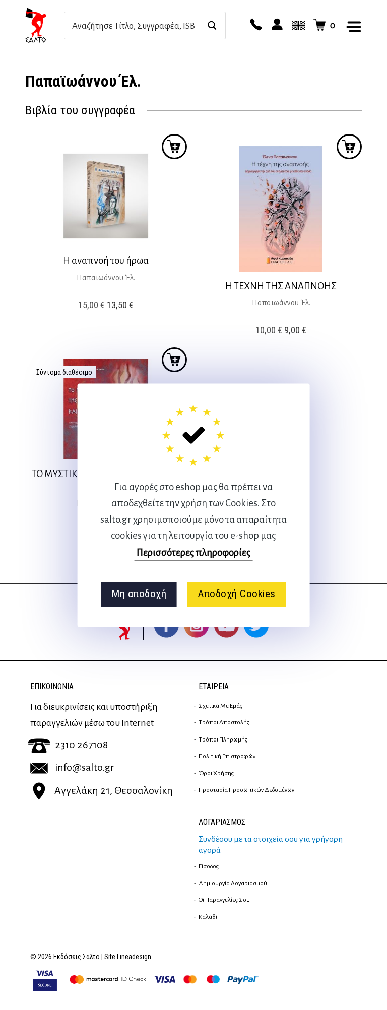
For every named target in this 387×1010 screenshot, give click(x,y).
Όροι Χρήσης (216, 773)
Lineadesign (134, 957)
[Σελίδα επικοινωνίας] (254, 25)
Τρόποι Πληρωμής (223, 739)
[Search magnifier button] (212, 25)
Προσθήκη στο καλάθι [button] (174, 146)
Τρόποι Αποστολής (224, 722)
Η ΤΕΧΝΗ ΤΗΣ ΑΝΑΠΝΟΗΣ (281, 286)
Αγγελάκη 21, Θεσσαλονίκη (113, 790)
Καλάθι (208, 916)
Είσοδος (209, 866)
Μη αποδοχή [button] (138, 594)
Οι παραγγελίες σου (224, 899)
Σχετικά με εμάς (220, 705)
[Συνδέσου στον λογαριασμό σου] (276, 25)
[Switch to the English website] (297, 25)
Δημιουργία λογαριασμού (233, 883)
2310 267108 (81, 744)
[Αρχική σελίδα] (44, 25)
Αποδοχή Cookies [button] (237, 594)
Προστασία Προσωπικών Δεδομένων (246, 789)
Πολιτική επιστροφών (227, 756)
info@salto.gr (84, 767)
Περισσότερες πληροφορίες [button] (193, 552)
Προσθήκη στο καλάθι (174, 359)
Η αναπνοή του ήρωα (106, 260)
